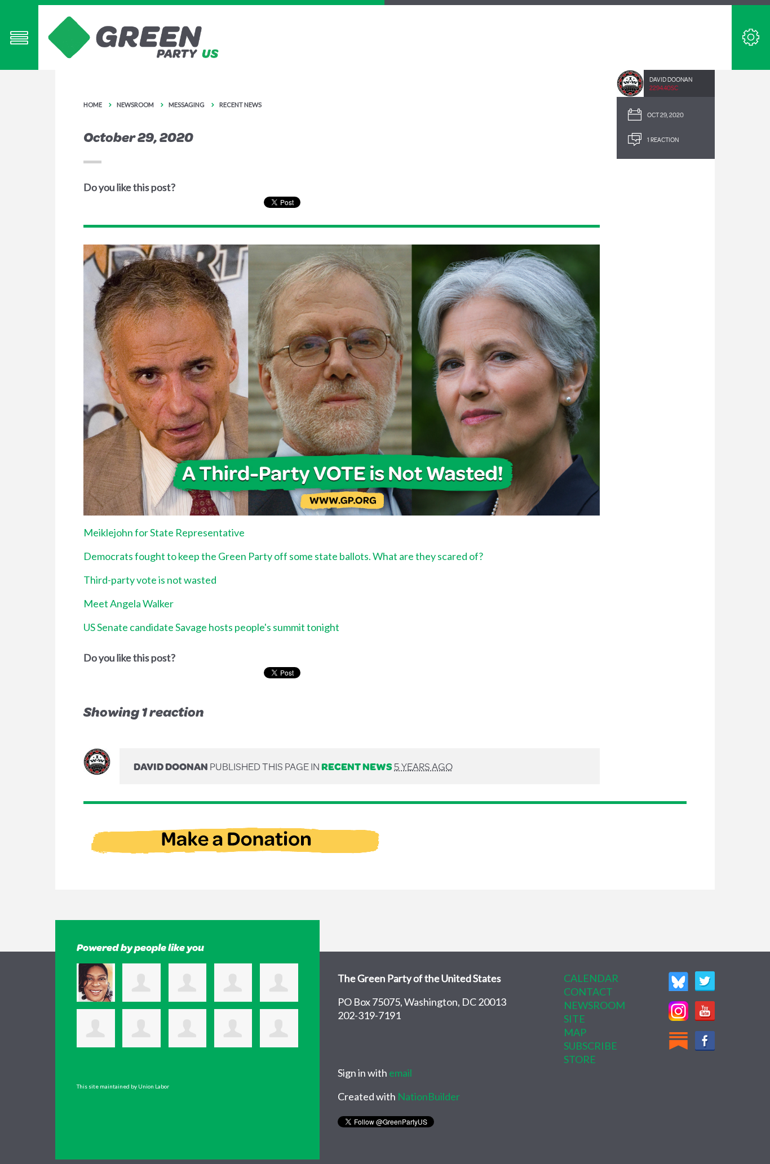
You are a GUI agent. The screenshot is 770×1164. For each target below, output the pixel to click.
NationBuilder (428, 1096)
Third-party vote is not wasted (149, 580)
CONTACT (588, 991)
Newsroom (135, 104)
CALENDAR (591, 978)
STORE (580, 1059)
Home (92, 104)
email (400, 1073)
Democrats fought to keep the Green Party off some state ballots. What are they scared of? (283, 556)
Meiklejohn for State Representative (164, 532)
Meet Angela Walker (128, 603)
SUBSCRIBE (590, 1045)
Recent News (240, 104)
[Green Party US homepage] (133, 36)
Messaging (187, 104)
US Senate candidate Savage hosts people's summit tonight (211, 627)
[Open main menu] (19, 37)
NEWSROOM (594, 1005)
